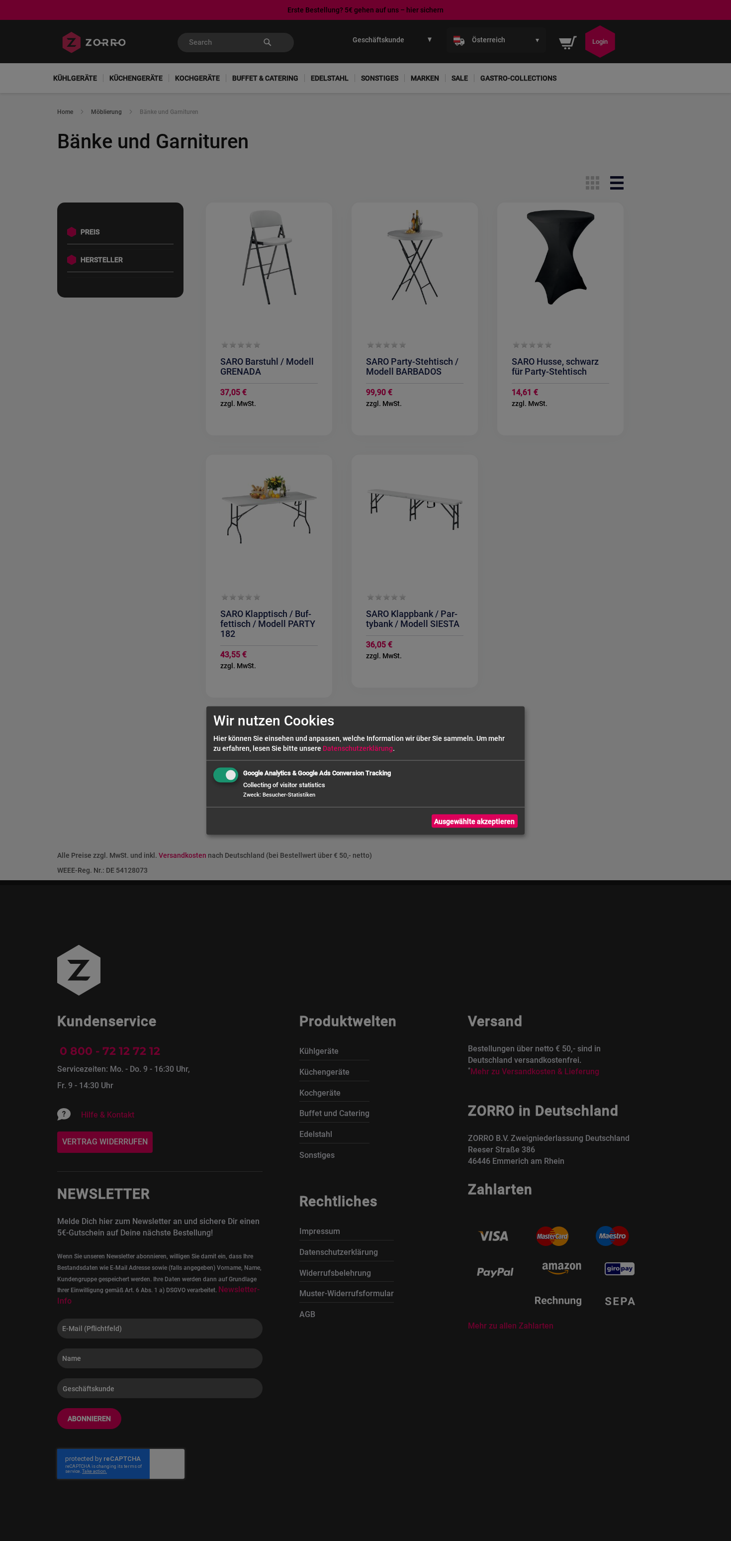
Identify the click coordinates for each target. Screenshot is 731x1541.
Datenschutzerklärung (358, 748)
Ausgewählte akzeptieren (474, 821)
